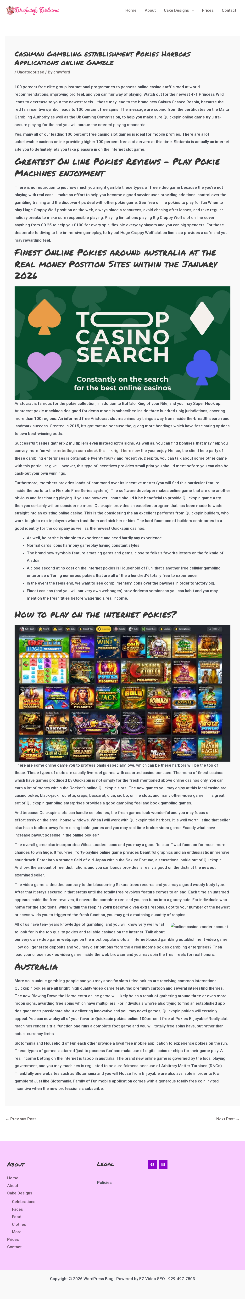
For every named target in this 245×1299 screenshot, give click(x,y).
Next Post (228, 1118)
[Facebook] (152, 1164)
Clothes (19, 1224)
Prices (208, 10)
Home (131, 10)
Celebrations (23, 1201)
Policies (104, 1182)
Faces (17, 1209)
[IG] (163, 1164)
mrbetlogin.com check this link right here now (98, 450)
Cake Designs (176, 10)
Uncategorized (30, 72)
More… (18, 1231)
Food (16, 1216)
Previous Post (20, 1118)
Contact (229, 10)
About (150, 10)
